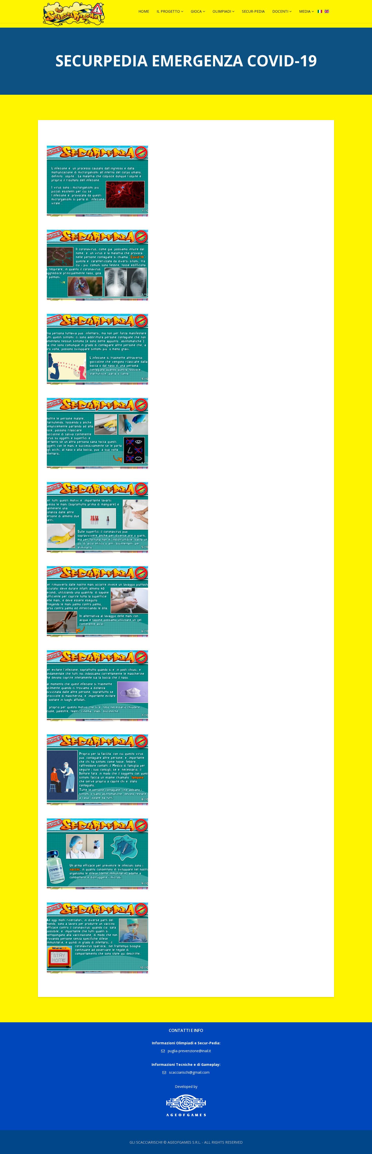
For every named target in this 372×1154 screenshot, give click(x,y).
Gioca (196, 11)
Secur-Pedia (253, 11)
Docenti (280, 11)
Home (143, 11)
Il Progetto (168, 11)
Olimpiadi (222, 11)
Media (305, 11)
